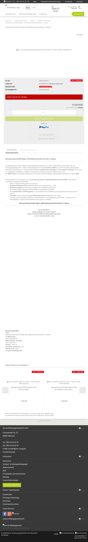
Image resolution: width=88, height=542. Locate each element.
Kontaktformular (9, 452)
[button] (8, 112)
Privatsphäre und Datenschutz (14, 474)
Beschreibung (12, 150)
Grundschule (11, 14)
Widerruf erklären (12, 485)
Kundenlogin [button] (68, 1)
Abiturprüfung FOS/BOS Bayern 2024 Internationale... (23, 388)
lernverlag (80, 35)
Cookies (36, 216)
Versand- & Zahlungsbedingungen (15, 464)
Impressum (7, 461)
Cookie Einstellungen (10, 480)
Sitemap (6, 477)
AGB (4, 471)
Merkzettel (79, 1)
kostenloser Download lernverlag (50, 1)
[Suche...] (54, 8)
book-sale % (78, 14)
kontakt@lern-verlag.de (17, 449)
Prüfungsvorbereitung (27, 14)
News (35, 1)
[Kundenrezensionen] (10, 33)
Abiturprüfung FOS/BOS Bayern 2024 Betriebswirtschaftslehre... (64, 388)
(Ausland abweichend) (56, 84)
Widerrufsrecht (8, 467)
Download (43, 14)
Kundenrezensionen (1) (28, 150)
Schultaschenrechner (11, 504)
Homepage (39, 415)
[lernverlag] (13, 7)
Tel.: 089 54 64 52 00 (20, 1)
